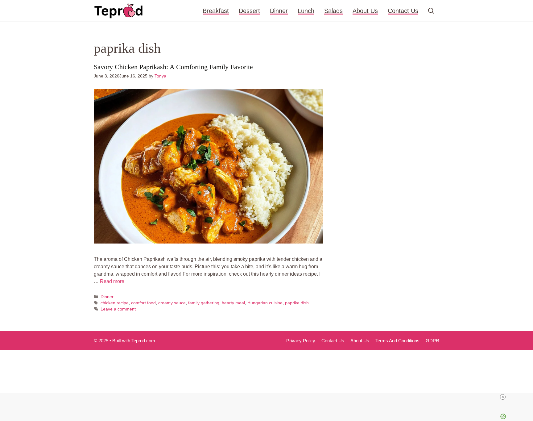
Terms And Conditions (397, 340)
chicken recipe (115, 303)
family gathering (203, 303)
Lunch (306, 10)
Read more (112, 281)
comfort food (143, 303)
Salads (333, 10)
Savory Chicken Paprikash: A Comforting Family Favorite (173, 67)
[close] (503, 397)
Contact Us (403, 10)
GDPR (432, 340)
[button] (431, 11)
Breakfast (216, 10)
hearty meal (233, 303)
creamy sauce (172, 303)
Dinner (279, 10)
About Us (365, 10)
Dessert (249, 10)
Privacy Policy (300, 340)
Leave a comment (118, 309)
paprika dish (297, 303)
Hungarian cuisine (265, 303)
